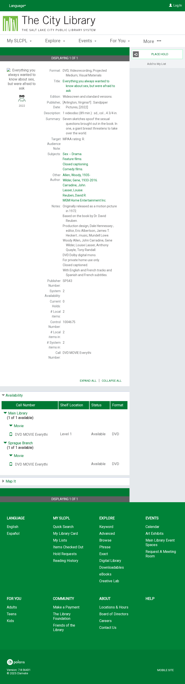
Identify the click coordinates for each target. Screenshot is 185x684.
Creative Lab (109, 581)
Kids (10, 621)
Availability (14, 395)
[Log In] (170, 5)
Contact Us (107, 627)
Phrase (105, 547)
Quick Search (63, 527)
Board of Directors (113, 614)
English (12, 527)
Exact (103, 554)
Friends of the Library (64, 627)
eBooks (105, 574)
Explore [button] (53, 40)
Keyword (106, 527)
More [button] (149, 41)
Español (13, 533)
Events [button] (86, 40)
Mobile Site (165, 670)
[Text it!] (11, 434)
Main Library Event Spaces (160, 542)
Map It (11, 481)
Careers (105, 621)
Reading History (65, 561)
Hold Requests (65, 554)
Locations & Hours (113, 607)
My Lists (60, 540)
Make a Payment (66, 607)
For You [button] (118, 40)
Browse (105, 540)
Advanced (107, 533)
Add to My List (156, 63)
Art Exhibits (155, 533)
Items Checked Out (68, 547)
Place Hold (159, 54)
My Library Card (65, 533)
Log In (177, 5)
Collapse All (112, 380)
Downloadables (111, 567)
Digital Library (110, 561)
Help (150, 598)
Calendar (152, 527)
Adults (12, 607)
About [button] (105, 598)
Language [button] (16, 518)
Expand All (88, 380)
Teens (11, 614)
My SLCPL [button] (17, 40)
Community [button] (63, 598)
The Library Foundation (62, 616)
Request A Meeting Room (161, 553)
